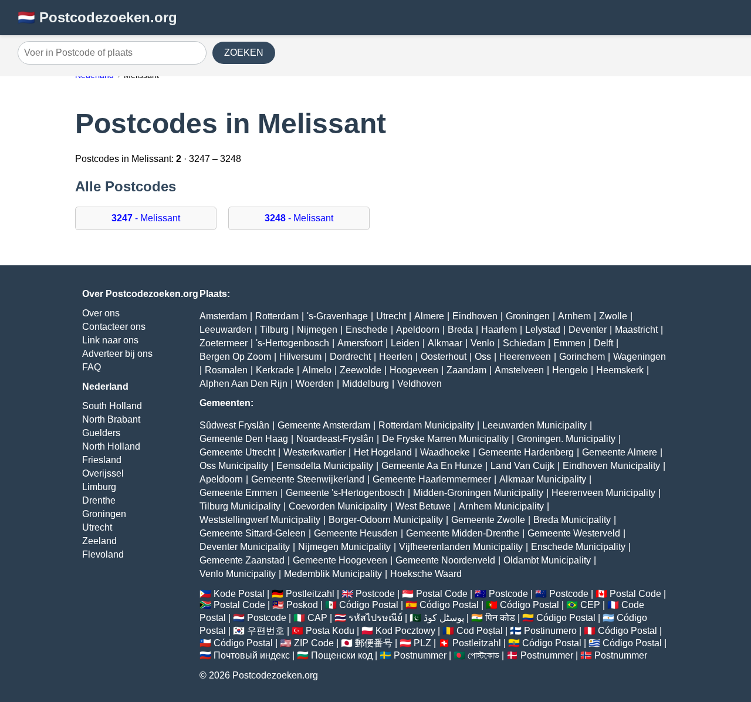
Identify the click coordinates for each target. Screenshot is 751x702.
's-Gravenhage (337, 316)
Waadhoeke (445, 452)
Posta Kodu (330, 631)
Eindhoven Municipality (611, 466)
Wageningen (639, 357)
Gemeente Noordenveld (445, 560)
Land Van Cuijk (522, 466)
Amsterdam (223, 316)
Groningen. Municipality (566, 439)
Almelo (316, 370)
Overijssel (103, 473)
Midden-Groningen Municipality (478, 493)
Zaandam (466, 370)
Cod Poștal (479, 631)
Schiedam (524, 343)
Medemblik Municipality (333, 574)
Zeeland (99, 541)
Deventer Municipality (244, 547)
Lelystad (542, 330)
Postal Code (442, 594)
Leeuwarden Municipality (534, 425)
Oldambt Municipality (547, 560)
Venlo (483, 343)
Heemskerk (620, 370)
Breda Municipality (572, 520)
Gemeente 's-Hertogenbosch (345, 493)
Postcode (375, 594)
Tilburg (274, 330)
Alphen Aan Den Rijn (243, 384)
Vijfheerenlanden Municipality (461, 547)
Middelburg (365, 384)
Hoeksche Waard (426, 574)
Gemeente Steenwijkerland (307, 479)
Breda (460, 330)
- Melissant (145, 218)
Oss (483, 357)
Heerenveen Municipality (603, 493)
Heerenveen (525, 357)
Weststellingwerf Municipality (259, 520)
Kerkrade (275, 370)
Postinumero (550, 631)
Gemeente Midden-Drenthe (462, 533)
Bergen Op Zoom (235, 357)
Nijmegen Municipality (344, 547)
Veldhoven (419, 384)
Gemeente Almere (619, 452)
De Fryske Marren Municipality (445, 439)
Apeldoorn (417, 330)
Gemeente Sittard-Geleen (252, 533)
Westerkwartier (314, 452)
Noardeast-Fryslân (335, 439)
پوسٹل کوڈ (444, 618)
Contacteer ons (114, 327)
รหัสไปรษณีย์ (375, 618)
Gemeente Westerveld (573, 533)
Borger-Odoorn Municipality (386, 520)
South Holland (112, 406)
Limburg (99, 487)
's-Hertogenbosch (292, 343)
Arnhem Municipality (501, 506)
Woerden (315, 384)
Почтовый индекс (252, 655)
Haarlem (499, 330)
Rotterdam (277, 316)
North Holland (111, 446)
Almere (429, 316)
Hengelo (570, 370)
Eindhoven (475, 316)
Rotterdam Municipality (426, 425)
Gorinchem (582, 357)
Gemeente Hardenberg (526, 452)
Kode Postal (239, 594)
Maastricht (636, 330)
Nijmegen (317, 330)
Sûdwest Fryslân (234, 425)
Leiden (405, 343)
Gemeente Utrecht (237, 452)
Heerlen (395, 357)
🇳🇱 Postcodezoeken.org (97, 17)
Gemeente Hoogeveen (340, 560)
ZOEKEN (243, 53)
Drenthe (99, 500)
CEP (590, 605)
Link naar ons (110, 340)
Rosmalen (226, 370)
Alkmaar (445, 343)
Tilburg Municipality (239, 506)
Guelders (101, 433)
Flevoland (103, 554)
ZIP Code (314, 643)
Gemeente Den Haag (243, 439)
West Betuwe (423, 506)
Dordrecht (350, 357)
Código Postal (368, 605)
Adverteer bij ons (117, 354)
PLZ (422, 643)
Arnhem (574, 316)
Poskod (302, 605)
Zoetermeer (223, 343)
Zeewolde (360, 370)
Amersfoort (360, 343)
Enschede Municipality (578, 547)
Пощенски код (342, 655)
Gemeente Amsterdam (324, 425)
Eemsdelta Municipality (324, 466)
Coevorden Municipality (338, 506)
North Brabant (111, 419)
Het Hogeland (383, 452)
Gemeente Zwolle (488, 520)
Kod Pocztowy (405, 631)
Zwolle (613, 316)
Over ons (101, 313)
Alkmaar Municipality (542, 479)
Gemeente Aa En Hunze (431, 466)
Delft (603, 343)
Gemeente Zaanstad (242, 560)
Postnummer (420, 655)
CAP (317, 618)
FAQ (91, 367)
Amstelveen (519, 370)
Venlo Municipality (237, 574)
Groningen (104, 514)
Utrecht (97, 527)
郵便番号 (374, 643)
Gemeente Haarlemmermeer (432, 479)
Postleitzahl (310, 594)
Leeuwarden (225, 330)
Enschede (367, 330)
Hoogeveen (414, 370)
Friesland (101, 460)
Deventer (588, 330)
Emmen (569, 343)
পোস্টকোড (483, 655)
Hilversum (300, 357)
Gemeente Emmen (238, 493)
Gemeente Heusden (356, 533)
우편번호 (266, 631)
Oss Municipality (233, 466)
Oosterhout (443, 357)
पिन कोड (500, 618)
